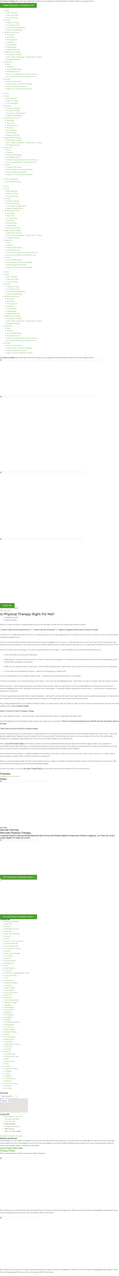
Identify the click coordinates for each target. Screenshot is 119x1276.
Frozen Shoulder (10, 975)
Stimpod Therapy (13, 59)
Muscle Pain (8, 1010)
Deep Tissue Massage (12, 953)
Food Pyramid (9, 968)
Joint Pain (8, 995)
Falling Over (9, 963)
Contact (7, 79)
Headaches (8, 980)
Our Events (8, 1027)
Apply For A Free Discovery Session (19, 89)
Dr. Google (8, 956)
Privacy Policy (7, 1150)
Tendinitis (8, 1071)
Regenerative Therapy (12, 52)
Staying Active (9, 1061)
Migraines (7, 1005)
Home (6, 8)
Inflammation (9, 990)
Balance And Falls (13, 50)
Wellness (7, 1081)
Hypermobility (9, 988)
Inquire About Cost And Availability (19, 84)
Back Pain (10, 35)
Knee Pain (10, 42)
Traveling (7, 1076)
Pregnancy (8, 1042)
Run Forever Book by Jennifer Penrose (21, 76)
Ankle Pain (8, 924)
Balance (7, 936)
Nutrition (7, 1020)
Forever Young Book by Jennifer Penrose (22, 74)
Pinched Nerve (10, 1037)
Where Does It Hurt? (12, 32)
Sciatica (7, 1051)
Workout (7, 1086)
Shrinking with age (11, 1056)
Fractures (8, 970)
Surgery (7, 1066)
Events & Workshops (14, 69)
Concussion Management (16, 27)
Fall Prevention (10, 961)
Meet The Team (13, 15)
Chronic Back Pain (11, 943)
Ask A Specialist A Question (17, 86)
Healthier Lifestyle (11, 983)
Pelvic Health (9, 1029)
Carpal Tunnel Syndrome (13, 941)
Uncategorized (10, 1078)
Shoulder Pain (12, 40)
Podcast (10, 67)
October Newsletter (12, 1022)
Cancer (7, 939)
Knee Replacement (11, 1000)
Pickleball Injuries (13, 72)
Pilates (6, 1034)
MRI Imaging (9, 1007)
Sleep (6, 1059)
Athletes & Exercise (11, 929)
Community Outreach (12, 948)
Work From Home (11, 1083)
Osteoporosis (11, 47)
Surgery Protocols (11, 1069)
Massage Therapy (10, 1002)
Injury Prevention (11, 993)
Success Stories (12, 18)
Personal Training (13, 25)
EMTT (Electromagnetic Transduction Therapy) (24, 57)
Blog (8, 64)
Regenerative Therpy (12, 1044)
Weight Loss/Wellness (15, 30)
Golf (6, 978)
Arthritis (7, 926)
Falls (6, 966)
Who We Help (12, 13)
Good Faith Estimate (11, 1148)
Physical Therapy (13, 23)
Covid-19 (7, 951)
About (6, 10)
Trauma (7, 1074)
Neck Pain (10, 37)
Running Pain (12, 45)
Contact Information (14, 81)
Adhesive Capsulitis (11, 921)
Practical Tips (9, 1039)
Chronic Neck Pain (11, 946)
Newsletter (8, 1017)
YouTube (7, 1088)
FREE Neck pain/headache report (16, 973)
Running (7, 1049)
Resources (8, 62)
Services (7, 20)
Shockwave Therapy (14, 54)
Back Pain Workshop (12, 934)
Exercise (7, 958)
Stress (6, 1064)
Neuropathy (9, 1015)
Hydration (8, 985)
